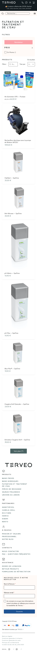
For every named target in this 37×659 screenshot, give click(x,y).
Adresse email (9, 593)
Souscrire (19, 611)
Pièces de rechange (11, 489)
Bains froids (8, 478)
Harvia (5, 516)
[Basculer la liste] (33, 64)
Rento (5, 521)
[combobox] (29, 64)
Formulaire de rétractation (16, 571)
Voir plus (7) (18, 451)
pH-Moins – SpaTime (12, 273)
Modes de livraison (11, 566)
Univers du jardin (11, 495)
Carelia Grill (8, 510)
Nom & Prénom (10, 584)
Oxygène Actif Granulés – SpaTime (17, 404)
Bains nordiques (10, 481)
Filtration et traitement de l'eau (14, 485)
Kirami (5, 519)
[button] (18, 48)
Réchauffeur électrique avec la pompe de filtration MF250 (18, 141)
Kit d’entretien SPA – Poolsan (15, 97)
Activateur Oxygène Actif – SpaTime (17, 440)
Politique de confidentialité (10, 642)
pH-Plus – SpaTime (11, 333)
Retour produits (10, 569)
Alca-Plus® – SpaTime (12, 369)
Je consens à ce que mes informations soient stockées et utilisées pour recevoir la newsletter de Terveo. (21, 603)
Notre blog (8, 539)
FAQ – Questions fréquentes (16, 554)
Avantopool (8, 507)
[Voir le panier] (34, 2)
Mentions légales (7, 636)
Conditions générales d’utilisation (12, 638)
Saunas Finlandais (11, 492)
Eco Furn (6, 513)
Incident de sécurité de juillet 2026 (13, 644)
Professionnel (9, 536)
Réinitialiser (18, 42)
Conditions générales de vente (11, 640)
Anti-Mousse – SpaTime (13, 213)
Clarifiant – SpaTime (12, 178)
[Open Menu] (35, 13)
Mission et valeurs (11, 534)
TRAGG (20, 629)
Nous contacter (10, 551)
